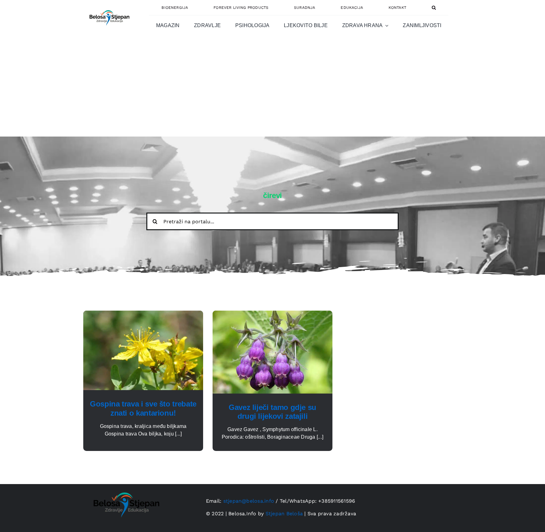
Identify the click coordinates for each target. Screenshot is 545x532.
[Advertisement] (272, 89)
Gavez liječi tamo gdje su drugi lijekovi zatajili (272, 412)
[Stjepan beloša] (108, 7)
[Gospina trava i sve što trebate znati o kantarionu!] (143, 314)
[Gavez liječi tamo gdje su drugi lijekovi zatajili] (272, 314)
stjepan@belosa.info (248, 501)
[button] (434, 7)
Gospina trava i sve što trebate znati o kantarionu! (143, 408)
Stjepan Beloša (284, 514)
